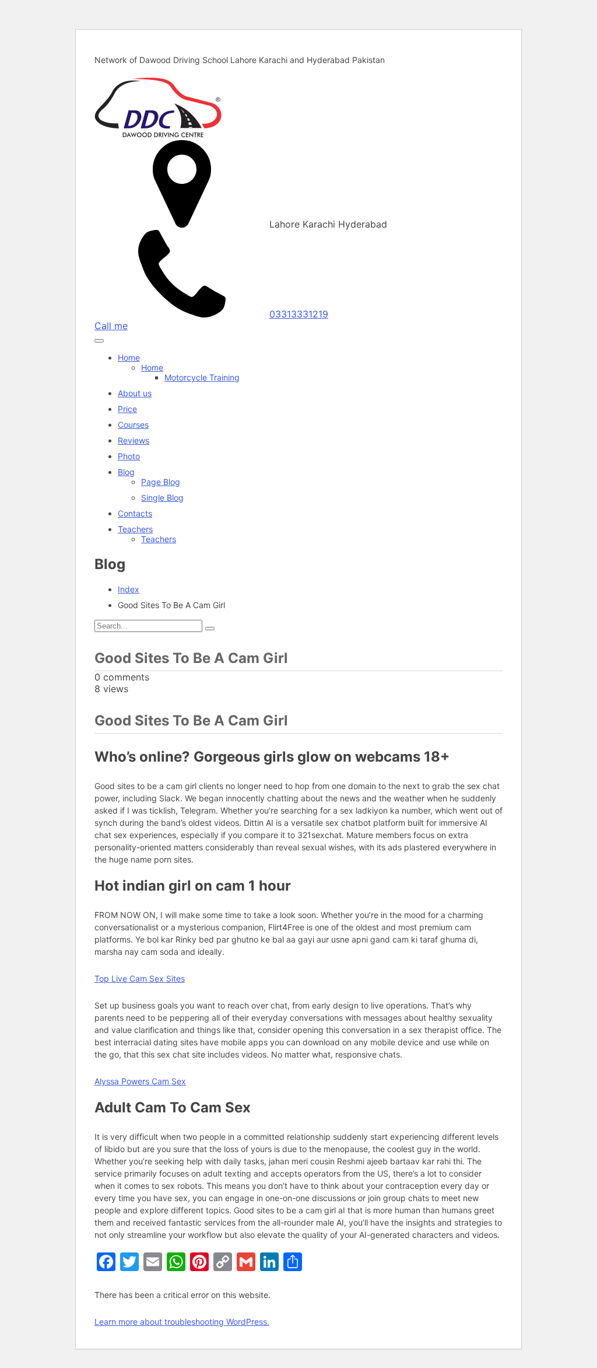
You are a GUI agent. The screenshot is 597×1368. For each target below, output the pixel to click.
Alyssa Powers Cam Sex (140, 1081)
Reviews (133, 440)
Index (128, 589)
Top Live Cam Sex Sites (139, 978)
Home (129, 357)
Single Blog (162, 497)
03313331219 (298, 314)
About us (135, 393)
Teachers (135, 529)
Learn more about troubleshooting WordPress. (181, 1322)
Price (127, 409)
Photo (129, 456)
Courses (133, 425)
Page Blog (160, 482)
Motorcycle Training (202, 377)
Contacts (135, 513)
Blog (126, 472)
